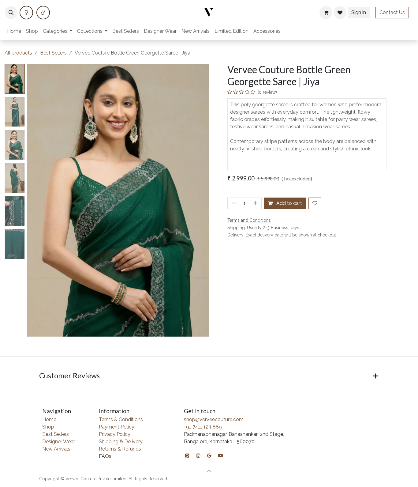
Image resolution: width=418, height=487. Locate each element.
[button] (11, 12)
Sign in (358, 12)
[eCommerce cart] (325, 12)
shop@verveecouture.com (214, 419)
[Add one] (255, 203)
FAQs (105, 456)
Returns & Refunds (120, 449)
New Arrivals (56, 449)
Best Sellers (53, 53)
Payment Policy (116, 427)
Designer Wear (58, 441)
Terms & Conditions (121, 419)
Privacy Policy (114, 434)
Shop (48, 427)
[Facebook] (26, 12)
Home (49, 419)
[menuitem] (14, 31)
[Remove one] (233, 203)
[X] (43, 12)
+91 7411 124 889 (203, 427)
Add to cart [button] (288, 203)
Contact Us (392, 12)
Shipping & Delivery (121, 441)
